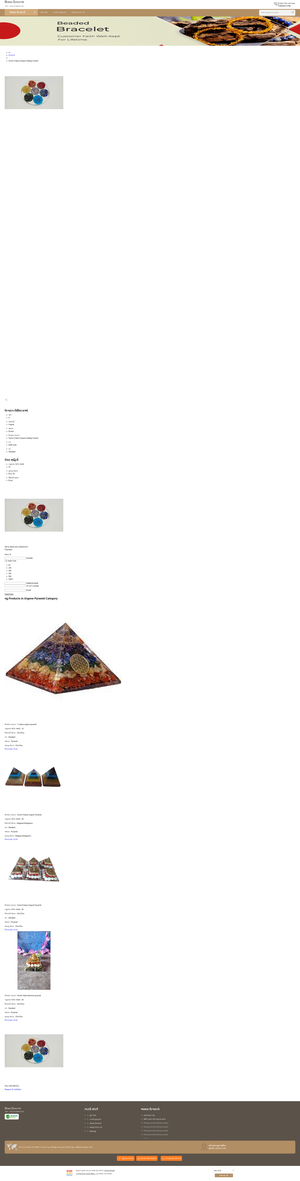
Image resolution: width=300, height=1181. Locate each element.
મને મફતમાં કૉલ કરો (173, 1158)
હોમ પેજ (44, 12)
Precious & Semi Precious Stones (156, 1123)
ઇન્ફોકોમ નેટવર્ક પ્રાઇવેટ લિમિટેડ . (86, 1174)
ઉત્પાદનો (11, 55)
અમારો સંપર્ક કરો (78, 12)
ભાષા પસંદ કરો (224, 1175)
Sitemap (93, 1131)
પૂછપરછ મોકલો (127, 1158)
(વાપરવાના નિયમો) (109, 1171)
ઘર (9, 52)
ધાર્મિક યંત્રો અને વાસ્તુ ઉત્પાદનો (154, 1119)
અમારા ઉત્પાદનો (17, 12)
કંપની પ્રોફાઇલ (59, 12)
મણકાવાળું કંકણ (149, 1115)
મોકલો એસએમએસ (148, 1158)
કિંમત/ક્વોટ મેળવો (11, 749)
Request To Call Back (13, 1089)
